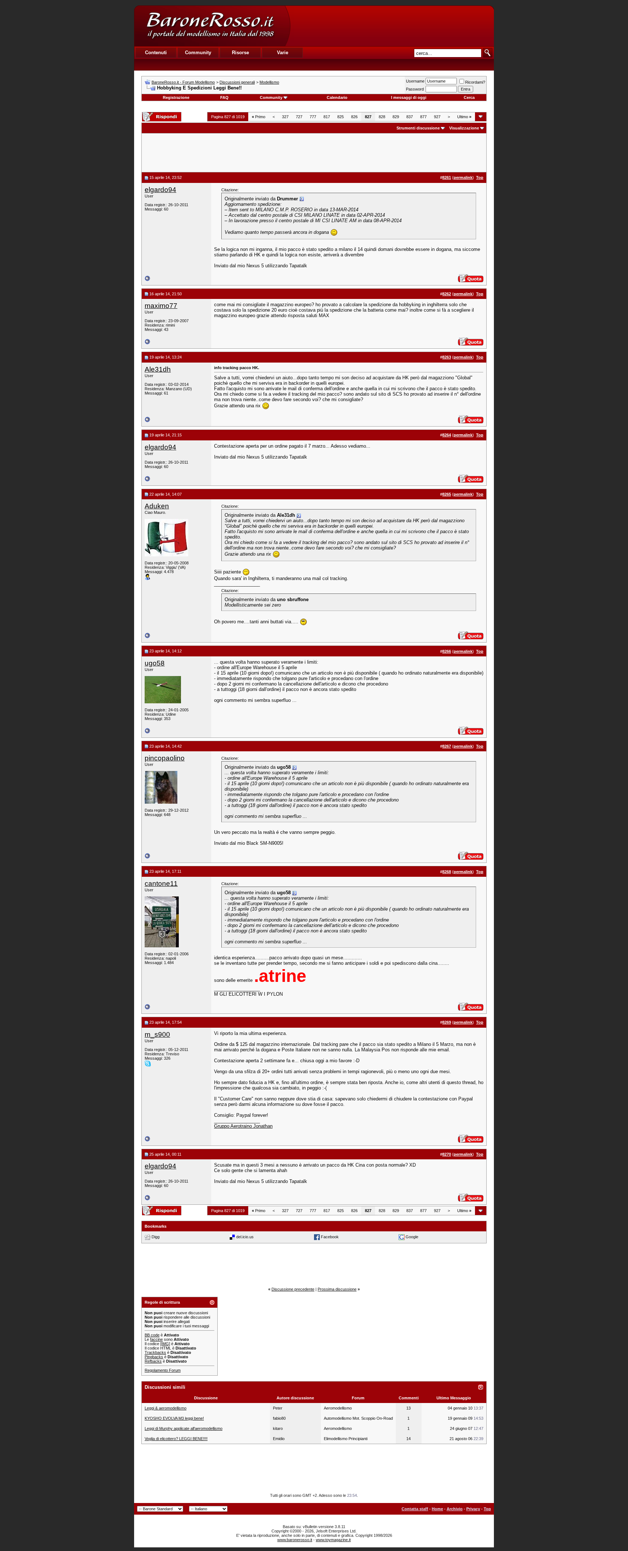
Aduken (157, 506)
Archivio (455, 1509)
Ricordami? (475, 82)
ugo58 (155, 663)
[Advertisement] (392, 26)
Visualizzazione (464, 128)
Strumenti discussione (418, 128)
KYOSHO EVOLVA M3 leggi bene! (174, 1418)
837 (409, 117)
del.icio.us (245, 1237)
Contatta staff (415, 1509)
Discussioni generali (237, 82)
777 (313, 117)
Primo (258, 117)
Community (271, 97)
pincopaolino (165, 758)
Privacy (473, 1509)
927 (437, 117)
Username (415, 81)
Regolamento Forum (163, 1370)
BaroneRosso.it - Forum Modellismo (183, 82)
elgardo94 (160, 189)
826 (354, 117)
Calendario (337, 97)
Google (412, 1237)
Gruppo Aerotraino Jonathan (243, 1126)
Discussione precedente (292, 1289)
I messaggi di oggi (408, 97)
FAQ (224, 97)
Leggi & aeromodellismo (165, 1408)
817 (326, 117)
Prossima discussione (337, 1289)
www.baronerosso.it (294, 1540)
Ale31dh (158, 369)
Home (437, 1509)
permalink (463, 177)
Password (415, 89)
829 (395, 117)
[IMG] (165, 1344)
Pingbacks (154, 1357)
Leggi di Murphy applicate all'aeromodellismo (183, 1428)
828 (382, 117)
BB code (152, 1335)
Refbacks (153, 1361)
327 (285, 117)
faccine (156, 1339)
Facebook (330, 1237)
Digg (156, 1237)
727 (299, 117)
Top (487, 1509)
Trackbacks (155, 1352)
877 (423, 117)
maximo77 (161, 305)
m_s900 (157, 1034)
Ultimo (464, 117)
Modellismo (269, 82)
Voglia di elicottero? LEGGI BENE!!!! (176, 1438)
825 (340, 117)
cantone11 (161, 883)
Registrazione (176, 97)
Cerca (469, 97)
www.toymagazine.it (333, 1540)
